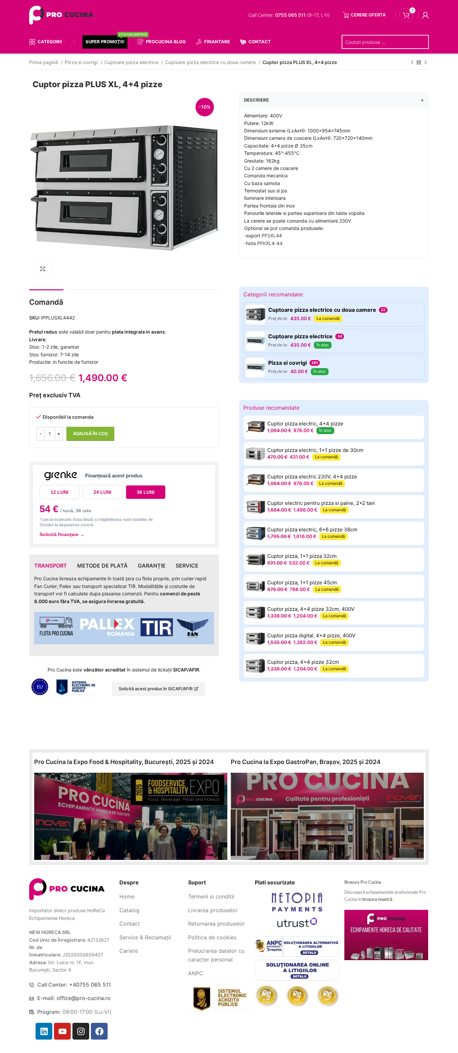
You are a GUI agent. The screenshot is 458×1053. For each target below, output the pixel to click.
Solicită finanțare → (62, 534)
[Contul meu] (425, 15)
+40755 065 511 (90, 984)
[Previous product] (412, 62)
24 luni (102, 492)
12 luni (59, 492)
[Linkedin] (44, 1031)
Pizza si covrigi (82, 62)
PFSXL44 (272, 235)
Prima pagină (44, 62)
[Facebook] (99, 1031)
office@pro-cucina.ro (84, 998)
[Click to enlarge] (42, 269)
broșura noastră (377, 899)
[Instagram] (80, 1031)
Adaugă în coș (90, 433)
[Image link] (67, 889)
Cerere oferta (368, 14)
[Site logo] (62, 14)
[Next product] (425, 62)
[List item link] (151, 896)
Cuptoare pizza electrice (132, 62)
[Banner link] (130, 816)
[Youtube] (62, 1031)
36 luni (146, 492)
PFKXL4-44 (270, 243)
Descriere (334, 100)
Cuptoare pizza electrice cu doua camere (211, 62)
